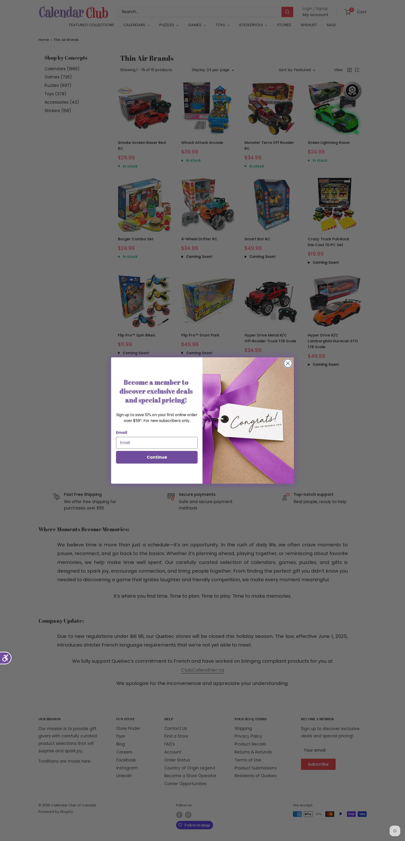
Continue (157, 457)
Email (121, 432)
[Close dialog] (288, 363)
